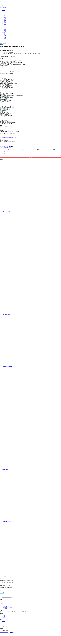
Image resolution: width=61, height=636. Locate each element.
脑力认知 (5, 17)
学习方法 (5, 15)
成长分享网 (2, 137)
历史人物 (5, 38)
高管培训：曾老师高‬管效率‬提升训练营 (10, 137)
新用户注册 (4, 7)
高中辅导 (5, 14)
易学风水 (5, 36)
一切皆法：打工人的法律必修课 (7, 366)
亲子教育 (3, 10)
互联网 (3, 23)
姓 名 (1, 151)
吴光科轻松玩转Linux (5, 608)
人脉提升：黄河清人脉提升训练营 (5, 147)
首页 (2, 9)
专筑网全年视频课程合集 (6, 314)
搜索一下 (1, 44)
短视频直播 (5, 28)
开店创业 (3, 616)
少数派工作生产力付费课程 (6, 211)
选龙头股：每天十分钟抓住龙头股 (5, 146)
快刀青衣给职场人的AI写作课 (6, 521)
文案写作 (5, 21)
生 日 (1, 155)
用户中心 (3, 622)
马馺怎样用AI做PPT (5, 469)
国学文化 (3, 32)
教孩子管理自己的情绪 (5, 605)
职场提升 (5, 18)
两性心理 (5, 19)
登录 (1, 7)
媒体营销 (5, 29)
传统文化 (5, 34)
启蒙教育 (3, 617)
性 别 (1, 153)
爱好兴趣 (5, 20)
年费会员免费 (2, 592)
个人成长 (3, 16)
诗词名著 (5, 37)
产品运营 (5, 24)
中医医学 (5, 35)
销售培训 (5, 30)
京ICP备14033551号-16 (4, 632)
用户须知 (3, 634)
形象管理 (5, 22)
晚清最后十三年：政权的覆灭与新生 (7, 607)
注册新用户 (2, 5)
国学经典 (5, 33)
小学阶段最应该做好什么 (6, 606)
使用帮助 (3, 621)
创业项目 (5, 31)
